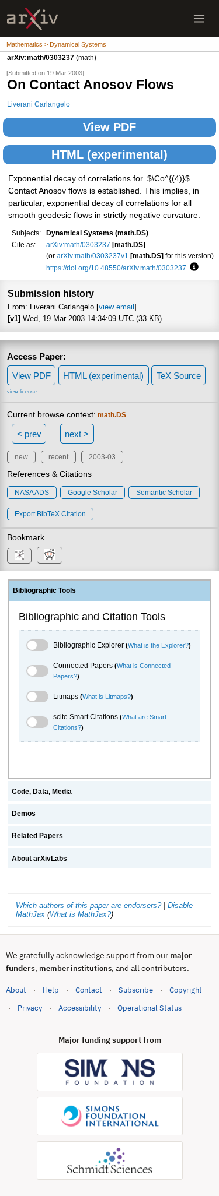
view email (116, 306)
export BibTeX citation (50, 514)
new (21, 457)
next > (77, 434)
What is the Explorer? (158, 645)
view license (22, 392)
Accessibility (79, 1008)
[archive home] (32, 19)
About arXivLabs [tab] (39, 858)
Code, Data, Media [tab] (42, 791)
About (16, 990)
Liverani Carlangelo (38, 104)
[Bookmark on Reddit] (49, 555)
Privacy (30, 1008)
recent (58, 457)
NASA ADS (32, 492)
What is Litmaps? (106, 696)
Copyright (185, 990)
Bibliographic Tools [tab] (44, 590)
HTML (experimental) (109, 154)
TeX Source (179, 376)
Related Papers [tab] (37, 835)
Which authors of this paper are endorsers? (88, 905)
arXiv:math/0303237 (78, 244)
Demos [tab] (24, 813)
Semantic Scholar (164, 492)
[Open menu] (199, 18)
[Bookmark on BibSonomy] (19, 556)
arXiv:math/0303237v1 (92, 255)
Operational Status (149, 1007)
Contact (88, 990)
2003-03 (102, 457)
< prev (29, 434)
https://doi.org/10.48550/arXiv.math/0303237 (116, 268)
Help (51, 990)
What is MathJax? (80, 914)
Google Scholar (92, 492)
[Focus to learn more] (192, 267)
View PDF (109, 127)
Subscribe (136, 990)
